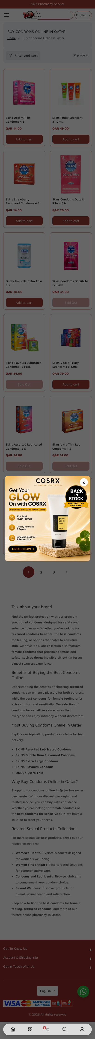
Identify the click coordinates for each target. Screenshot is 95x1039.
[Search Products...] (64, 1029)
